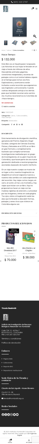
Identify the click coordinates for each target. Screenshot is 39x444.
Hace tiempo (6, 117)
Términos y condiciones (11, 338)
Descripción (7, 133)
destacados (13, 121)
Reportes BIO (10, 256)
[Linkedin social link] (19, 124)
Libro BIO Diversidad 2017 (10, 249)
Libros (9, 50)
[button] (34, 28)
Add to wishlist (9, 106)
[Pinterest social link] (16, 124)
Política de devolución (11, 343)
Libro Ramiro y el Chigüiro (28, 249)
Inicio (3, 50)
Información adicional (12, 213)
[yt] (17, 414)
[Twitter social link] (14, 124)
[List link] (19, 359)
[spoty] (11, 414)
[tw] (14, 414)
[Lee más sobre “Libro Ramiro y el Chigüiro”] (34, 235)
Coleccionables (18, 50)
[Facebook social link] (12, 124)
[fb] (3, 414)
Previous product (32, 50)
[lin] (8, 414)
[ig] (5, 414)
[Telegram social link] (22, 124)
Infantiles (31, 253)
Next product (36, 50)
